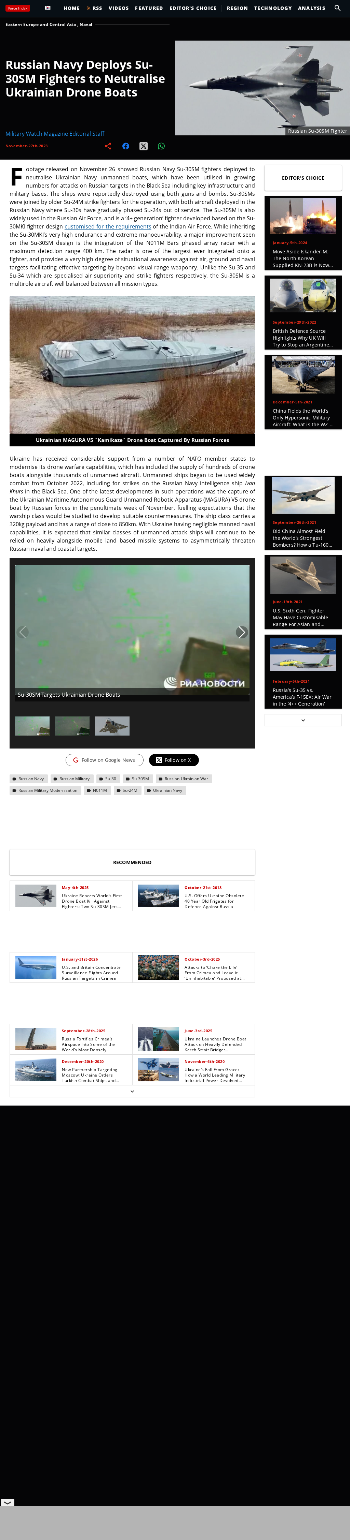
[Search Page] (338, 8)
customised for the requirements (108, 226)
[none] (132, 989)
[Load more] (132, 1091)
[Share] (108, 146)
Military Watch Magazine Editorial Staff (54, 133)
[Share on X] (143, 146)
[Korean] (49, 8)
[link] (71, 895)
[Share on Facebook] (126, 146)
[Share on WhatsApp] (161, 146)
